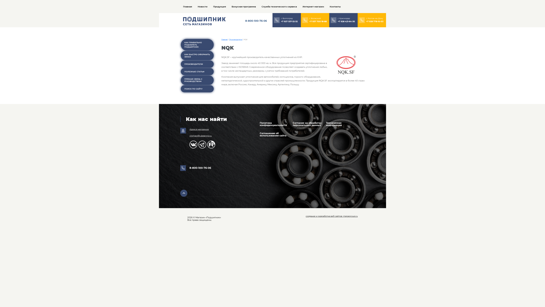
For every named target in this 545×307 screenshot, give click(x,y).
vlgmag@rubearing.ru (200, 136)
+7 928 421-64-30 (346, 21)
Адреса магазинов (199, 129)
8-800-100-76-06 (256, 20)
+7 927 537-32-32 (289, 21)
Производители (235, 39)
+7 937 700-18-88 (318, 21)
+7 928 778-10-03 (374, 21)
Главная (224, 39)
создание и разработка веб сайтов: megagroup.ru (332, 216)
